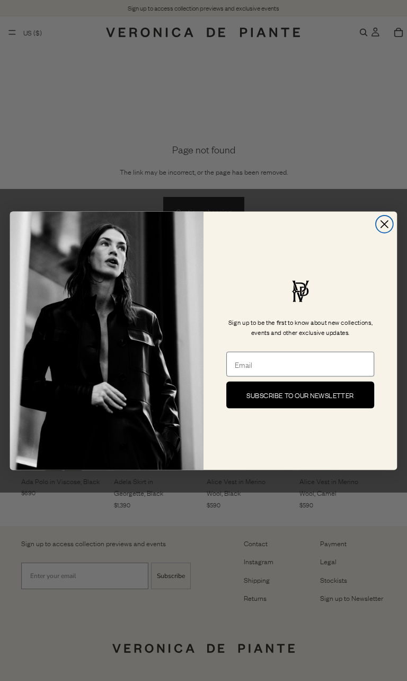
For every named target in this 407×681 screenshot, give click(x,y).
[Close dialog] (384, 224)
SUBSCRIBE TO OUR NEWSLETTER (299, 394)
